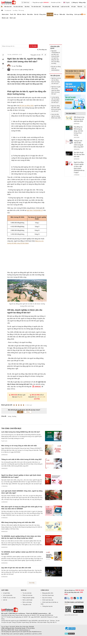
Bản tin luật (55, 6)
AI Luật (73, 6)
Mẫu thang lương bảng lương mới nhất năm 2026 (18, 522)
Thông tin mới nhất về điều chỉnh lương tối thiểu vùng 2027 (21, 459)
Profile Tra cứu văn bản (9, 597)
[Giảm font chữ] (42, 54)
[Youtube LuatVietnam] (72, 598)
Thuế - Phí (13, 14)
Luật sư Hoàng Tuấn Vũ (26, 69)
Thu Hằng (19, 66)
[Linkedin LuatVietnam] (81, 598)
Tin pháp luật (46, 6)
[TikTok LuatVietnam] (75, 598)
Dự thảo (27, 6)
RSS (84, 14)
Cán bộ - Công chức (40, 14)
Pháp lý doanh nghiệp (28, 597)
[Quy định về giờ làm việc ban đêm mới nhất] (69, 154)
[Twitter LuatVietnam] (78, 598)
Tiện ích (79, 6)
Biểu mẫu (62, 14)
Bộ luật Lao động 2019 (26, 105)
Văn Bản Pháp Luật (6, 633)
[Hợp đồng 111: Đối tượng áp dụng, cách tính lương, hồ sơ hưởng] (69, 128)
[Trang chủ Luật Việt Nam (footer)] (9, 611)
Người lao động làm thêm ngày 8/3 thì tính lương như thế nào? (56, 108)
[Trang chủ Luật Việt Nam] (8, 2)
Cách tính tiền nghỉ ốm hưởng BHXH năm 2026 (55, 116)
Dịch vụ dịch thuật (27, 600)
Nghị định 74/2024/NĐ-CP (35, 210)
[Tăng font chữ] (45, 54)
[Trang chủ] (1, 6)
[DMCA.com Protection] (70, 634)
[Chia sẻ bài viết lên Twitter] (3, 59)
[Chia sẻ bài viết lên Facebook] (3, 55)
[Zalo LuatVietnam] (69, 598)
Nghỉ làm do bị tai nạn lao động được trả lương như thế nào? (56, 80)
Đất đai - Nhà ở (21, 14)
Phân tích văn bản (27, 595)
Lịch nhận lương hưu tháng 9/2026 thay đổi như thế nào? (20, 432)
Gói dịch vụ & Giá (55, 2)
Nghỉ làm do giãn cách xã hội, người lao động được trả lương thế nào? (55, 90)
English (68, 2)
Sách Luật (13, 18)
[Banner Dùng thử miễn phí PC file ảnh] (75, 78)
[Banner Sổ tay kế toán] (75, 109)
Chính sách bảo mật (47, 600)
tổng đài (19, 397)
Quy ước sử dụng (47, 597)
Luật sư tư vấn (65, 6)
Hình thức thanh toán (48, 595)
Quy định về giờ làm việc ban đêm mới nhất (16, 568)
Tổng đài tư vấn (27, 604)
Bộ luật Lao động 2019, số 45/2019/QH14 (56, 68)
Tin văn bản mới (36, 6)
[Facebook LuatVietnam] (66, 598)
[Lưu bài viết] (3, 63)
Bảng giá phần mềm (47, 593)
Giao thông (69, 14)
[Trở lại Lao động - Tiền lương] (3, 68)
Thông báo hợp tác (47, 606)
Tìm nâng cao (42, 49)
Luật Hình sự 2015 (37, 633)
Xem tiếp (31, 582)
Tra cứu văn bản (18, 6)
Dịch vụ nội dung (27, 602)
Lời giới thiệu (6, 593)
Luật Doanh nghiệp (18, 633)
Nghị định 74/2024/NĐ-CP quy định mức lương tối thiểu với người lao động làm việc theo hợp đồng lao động (55, 57)
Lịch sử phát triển (7, 595)
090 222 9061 (36, 395)
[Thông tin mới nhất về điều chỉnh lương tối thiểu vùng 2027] (69, 142)
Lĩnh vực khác (78, 14)
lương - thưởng (12, 416)
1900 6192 (14, 395)
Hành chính (5, 14)
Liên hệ (5, 600)
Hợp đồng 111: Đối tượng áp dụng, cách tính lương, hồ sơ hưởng (78, 131)
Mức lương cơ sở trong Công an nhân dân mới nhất (19, 445)
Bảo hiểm (30, 14)
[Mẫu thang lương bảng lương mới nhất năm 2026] (69, 118)
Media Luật (5, 18)
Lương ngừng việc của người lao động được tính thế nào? (55, 99)
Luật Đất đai (27, 633)
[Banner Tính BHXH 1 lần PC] (75, 91)
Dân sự (56, 14)
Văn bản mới (8, 6)
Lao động (50, 14)
